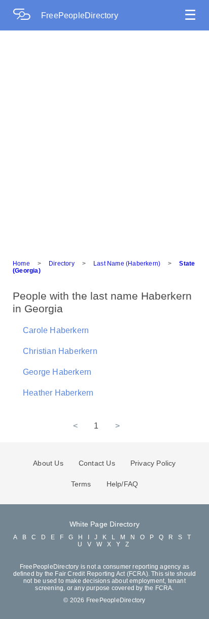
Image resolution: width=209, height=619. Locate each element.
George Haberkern (57, 372)
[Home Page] (27, 15)
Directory (62, 263)
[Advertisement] (104, 140)
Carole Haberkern (56, 330)
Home (21, 263)
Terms (81, 484)
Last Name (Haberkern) (126, 263)
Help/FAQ (122, 484)
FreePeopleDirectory (79, 15)
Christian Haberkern (60, 351)
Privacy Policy (153, 463)
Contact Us (97, 463)
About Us (48, 463)
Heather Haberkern (58, 392)
